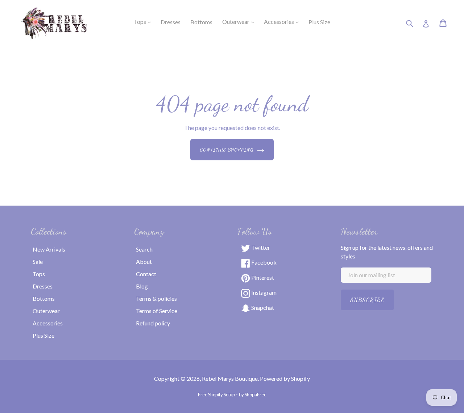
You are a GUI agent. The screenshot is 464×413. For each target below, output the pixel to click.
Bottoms (44, 298)
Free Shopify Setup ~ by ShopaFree (232, 394)
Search (144, 249)
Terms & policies (156, 298)
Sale (38, 261)
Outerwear (240, 21)
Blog (142, 286)
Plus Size (43, 335)
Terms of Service (156, 310)
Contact (146, 273)
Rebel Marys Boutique (230, 378)
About (144, 261)
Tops (144, 21)
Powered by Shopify (285, 378)
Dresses (43, 286)
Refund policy (153, 323)
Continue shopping (226, 150)
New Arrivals (49, 249)
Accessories (283, 21)
